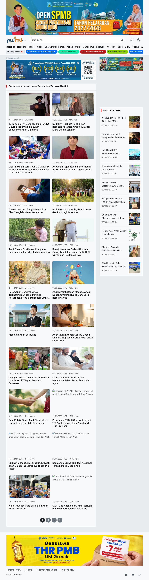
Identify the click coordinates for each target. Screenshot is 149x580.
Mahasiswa (88, 46)
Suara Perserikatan (55, 46)
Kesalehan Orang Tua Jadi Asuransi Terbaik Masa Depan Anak (72, 464)
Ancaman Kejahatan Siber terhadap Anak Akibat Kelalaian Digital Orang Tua (71, 169)
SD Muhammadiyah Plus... (93, 51)
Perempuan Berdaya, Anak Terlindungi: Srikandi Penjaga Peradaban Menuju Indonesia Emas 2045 (28, 296)
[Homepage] (16, 40)
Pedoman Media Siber (46, 569)
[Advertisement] (121, 89)
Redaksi (28, 569)
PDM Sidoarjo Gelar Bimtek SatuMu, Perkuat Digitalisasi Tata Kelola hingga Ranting (113, 265)
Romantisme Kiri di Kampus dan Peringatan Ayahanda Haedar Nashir (114, 135)
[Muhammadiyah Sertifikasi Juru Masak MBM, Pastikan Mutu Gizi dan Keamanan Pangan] (134, 187)
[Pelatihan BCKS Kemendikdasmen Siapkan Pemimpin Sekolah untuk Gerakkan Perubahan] (134, 154)
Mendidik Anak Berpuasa (22, 334)
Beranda (10, 46)
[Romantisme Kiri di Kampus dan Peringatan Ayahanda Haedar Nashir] (134, 138)
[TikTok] (139, 575)
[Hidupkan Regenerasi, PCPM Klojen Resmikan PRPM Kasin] (134, 203)
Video (39, 46)
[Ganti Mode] (139, 40)
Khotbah (111, 46)
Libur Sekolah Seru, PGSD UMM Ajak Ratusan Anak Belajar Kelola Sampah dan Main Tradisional (29, 169)
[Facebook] (126, 575)
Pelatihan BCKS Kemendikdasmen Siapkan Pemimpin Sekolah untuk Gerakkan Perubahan (113, 152)
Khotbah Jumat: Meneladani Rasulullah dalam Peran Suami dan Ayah (71, 380)
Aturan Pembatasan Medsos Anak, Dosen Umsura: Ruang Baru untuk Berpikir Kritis (71, 294)
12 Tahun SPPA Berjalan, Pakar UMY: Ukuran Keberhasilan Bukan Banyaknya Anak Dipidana (29, 126)
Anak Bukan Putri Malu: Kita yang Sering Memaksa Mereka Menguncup (29, 250)
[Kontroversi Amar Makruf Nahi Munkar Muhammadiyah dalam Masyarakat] (134, 235)
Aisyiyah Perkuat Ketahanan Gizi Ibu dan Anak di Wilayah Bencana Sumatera (29, 380)
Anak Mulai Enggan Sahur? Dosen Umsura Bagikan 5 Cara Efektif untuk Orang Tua (72, 337)
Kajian (70, 46)
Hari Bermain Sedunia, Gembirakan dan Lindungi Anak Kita (71, 211)
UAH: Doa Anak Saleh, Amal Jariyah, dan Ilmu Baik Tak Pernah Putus (72, 507)
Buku (127, 46)
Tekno (135, 46)
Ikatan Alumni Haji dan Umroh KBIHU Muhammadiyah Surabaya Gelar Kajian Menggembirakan (114, 168)
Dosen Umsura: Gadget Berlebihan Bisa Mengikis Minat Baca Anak (28, 211)
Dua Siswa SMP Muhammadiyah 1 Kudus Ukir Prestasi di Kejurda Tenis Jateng (114, 216)
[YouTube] (133, 575)
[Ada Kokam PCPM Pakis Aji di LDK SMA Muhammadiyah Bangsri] (134, 122)
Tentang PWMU (13, 569)
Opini (77, 46)
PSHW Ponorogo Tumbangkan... (41, 51)
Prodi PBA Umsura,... (117, 51)
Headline (21, 46)
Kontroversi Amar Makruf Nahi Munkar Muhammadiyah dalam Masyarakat (114, 232)
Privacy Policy (67, 569)
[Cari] (122, 40)
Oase (120, 46)
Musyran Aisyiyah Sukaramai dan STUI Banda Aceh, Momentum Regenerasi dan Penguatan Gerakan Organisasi (114, 248)
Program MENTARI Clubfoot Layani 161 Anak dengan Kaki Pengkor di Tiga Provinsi (71, 423)
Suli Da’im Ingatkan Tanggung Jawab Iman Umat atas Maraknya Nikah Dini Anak (29, 465)
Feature (100, 46)
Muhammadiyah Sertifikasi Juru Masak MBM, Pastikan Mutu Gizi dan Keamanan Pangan (114, 184)
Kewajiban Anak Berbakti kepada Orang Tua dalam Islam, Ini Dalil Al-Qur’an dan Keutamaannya (71, 252)
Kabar (31, 46)
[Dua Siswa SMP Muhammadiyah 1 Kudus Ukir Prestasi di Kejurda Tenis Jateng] (134, 219)
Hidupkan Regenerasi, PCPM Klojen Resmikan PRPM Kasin (113, 200)
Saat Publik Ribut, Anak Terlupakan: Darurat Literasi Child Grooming (28, 421)
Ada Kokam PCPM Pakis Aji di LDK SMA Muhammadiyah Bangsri (114, 119)
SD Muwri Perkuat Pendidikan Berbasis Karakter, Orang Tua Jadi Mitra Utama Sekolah (71, 126)
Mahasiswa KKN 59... (69, 51)
